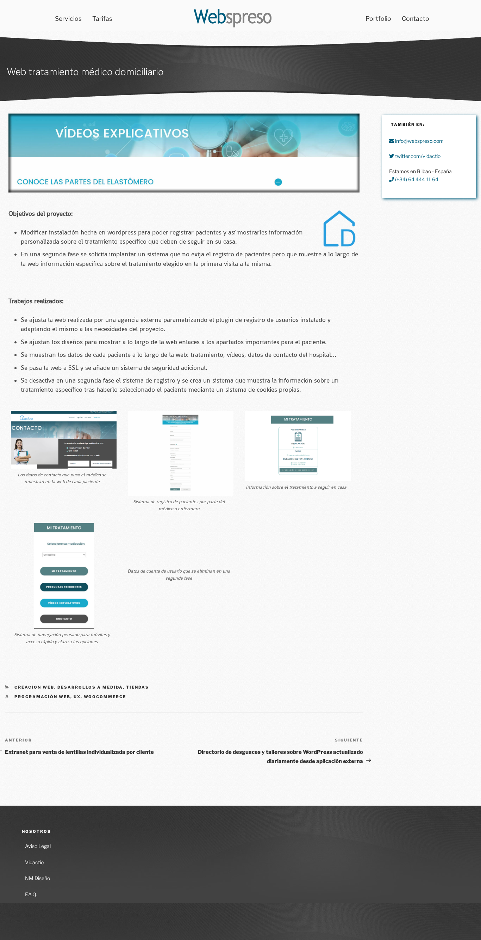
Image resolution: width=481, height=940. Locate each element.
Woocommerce (105, 696)
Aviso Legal (38, 846)
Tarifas (102, 18)
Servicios (68, 18)
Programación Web (42, 696)
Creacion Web (34, 687)
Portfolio (378, 18)
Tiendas (137, 687)
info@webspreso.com (419, 141)
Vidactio (34, 862)
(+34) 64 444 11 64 (416, 179)
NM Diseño (37, 878)
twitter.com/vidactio (417, 156)
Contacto (415, 18)
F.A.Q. (31, 894)
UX (77, 696)
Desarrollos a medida (90, 687)
